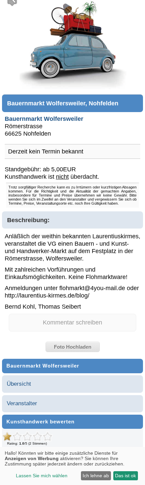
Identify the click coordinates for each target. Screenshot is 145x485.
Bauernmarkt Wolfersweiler (44, 118)
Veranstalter (22, 403)
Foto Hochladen (72, 347)
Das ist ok (125, 475)
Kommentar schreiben (72, 322)
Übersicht (19, 384)
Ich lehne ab (96, 475)
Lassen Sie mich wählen (41, 475)
